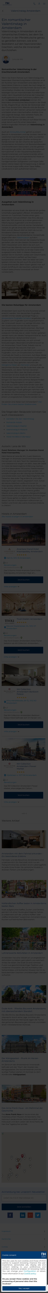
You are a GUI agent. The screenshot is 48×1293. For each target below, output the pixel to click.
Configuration (30, 1271)
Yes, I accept (24, 1288)
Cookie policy (30, 1274)
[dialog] (24, 1271)
